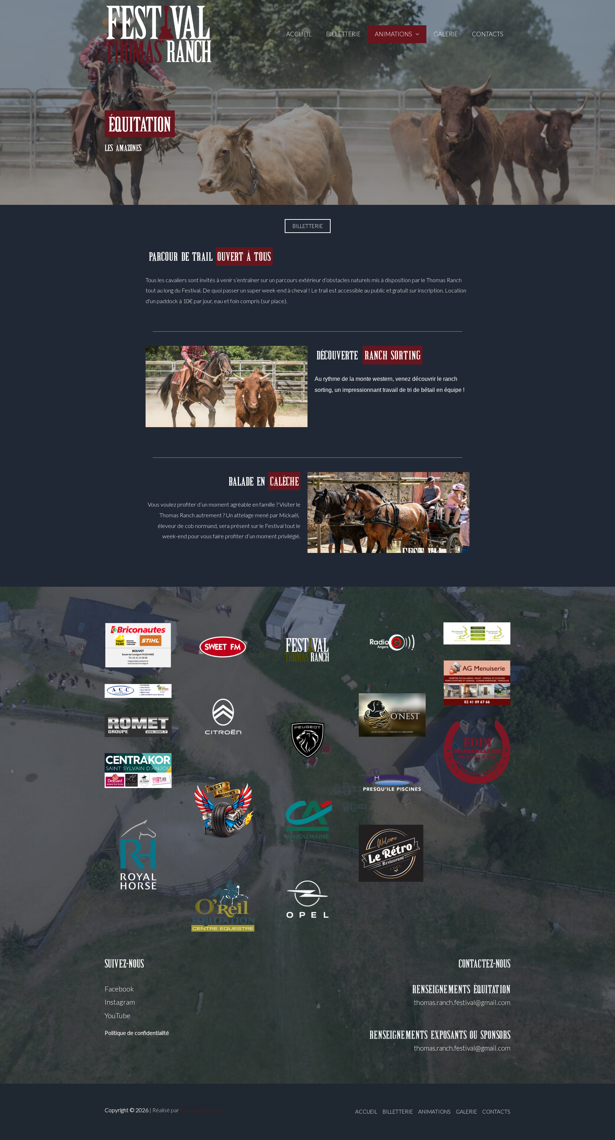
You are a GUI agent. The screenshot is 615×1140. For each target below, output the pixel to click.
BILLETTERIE (343, 34)
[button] (308, 226)
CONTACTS (487, 34)
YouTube (117, 1015)
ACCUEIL (299, 34)
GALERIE (445, 34)
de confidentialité (147, 1032)
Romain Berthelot (201, 1110)
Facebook (119, 988)
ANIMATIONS (393, 34)
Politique (115, 1032)
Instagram (120, 1002)
